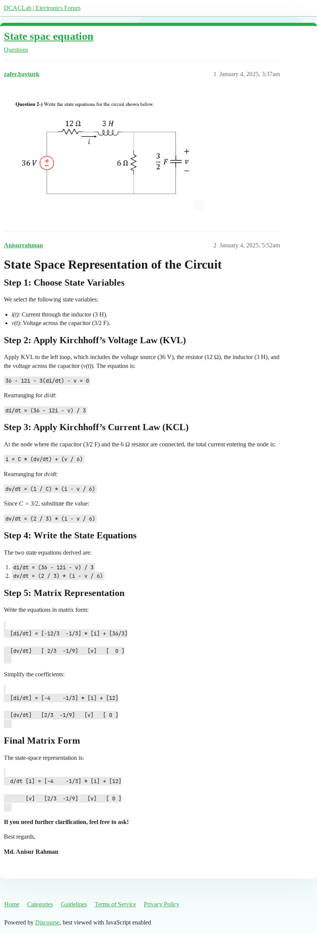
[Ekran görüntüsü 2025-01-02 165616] (104, 150)
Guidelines (74, 904)
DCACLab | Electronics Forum (42, 8)
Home (11, 904)
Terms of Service (115, 904)
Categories (40, 904)
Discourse (47, 922)
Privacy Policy (161, 904)
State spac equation (49, 36)
